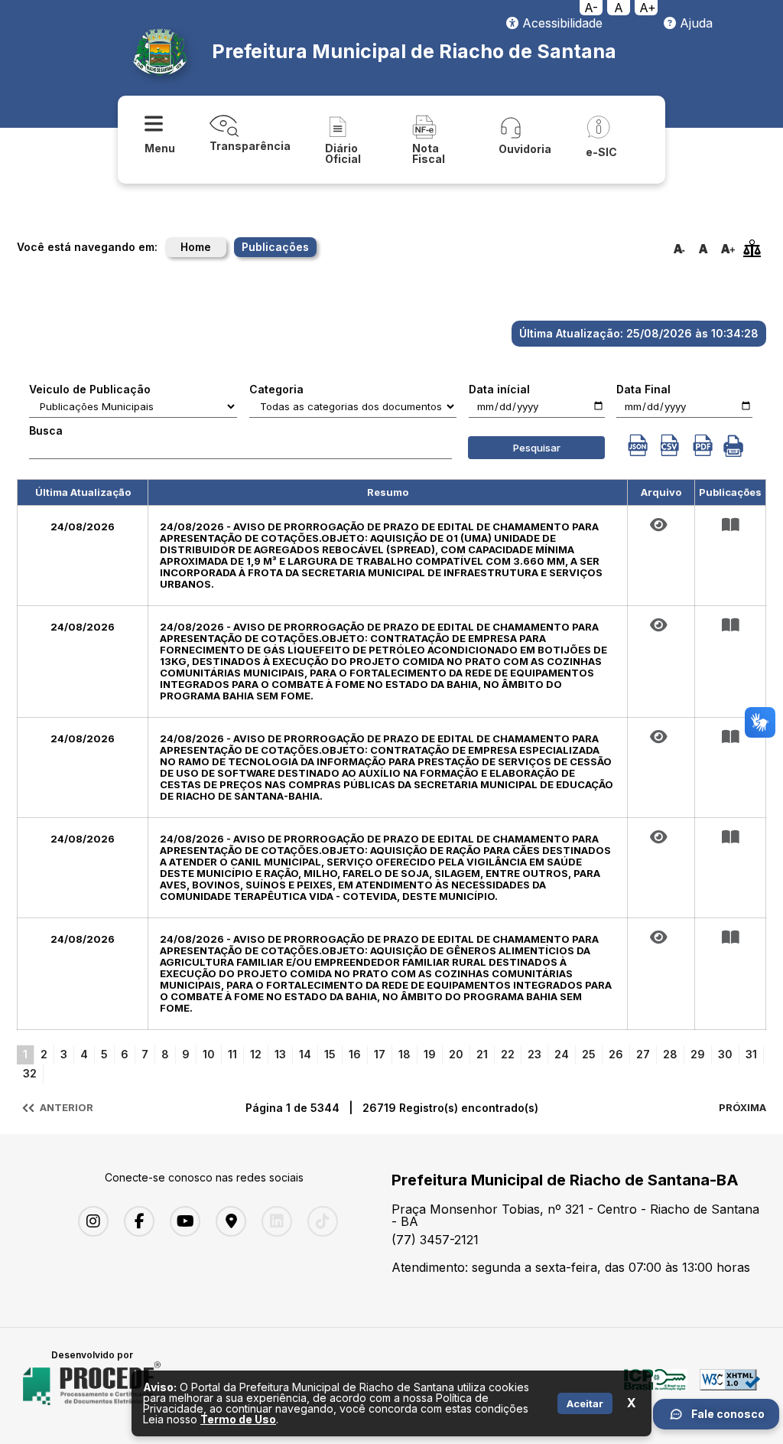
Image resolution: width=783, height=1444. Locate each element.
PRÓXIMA (742, 1107)
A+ (647, 7)
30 (725, 1054)
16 (355, 1054)
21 (482, 1054)
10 (209, 1054)
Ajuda (694, 23)
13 (280, 1054)
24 (561, 1054)
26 (616, 1054)
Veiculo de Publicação (90, 389)
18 (404, 1054)
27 (643, 1054)
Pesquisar (536, 448)
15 (330, 1054)
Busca (46, 430)
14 (305, 1054)
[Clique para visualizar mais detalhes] (730, 525)
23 (534, 1054)
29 (697, 1054)
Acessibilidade (560, 23)
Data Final (643, 389)
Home (195, 246)
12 (256, 1054)
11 (232, 1054)
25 (589, 1054)
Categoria (276, 389)
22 (508, 1054)
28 (670, 1054)
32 (30, 1073)
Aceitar (585, 1403)
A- (591, 7)
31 (751, 1054)
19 (430, 1054)
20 (456, 1054)
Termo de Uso (238, 1419)
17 (379, 1054)
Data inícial (499, 389)
